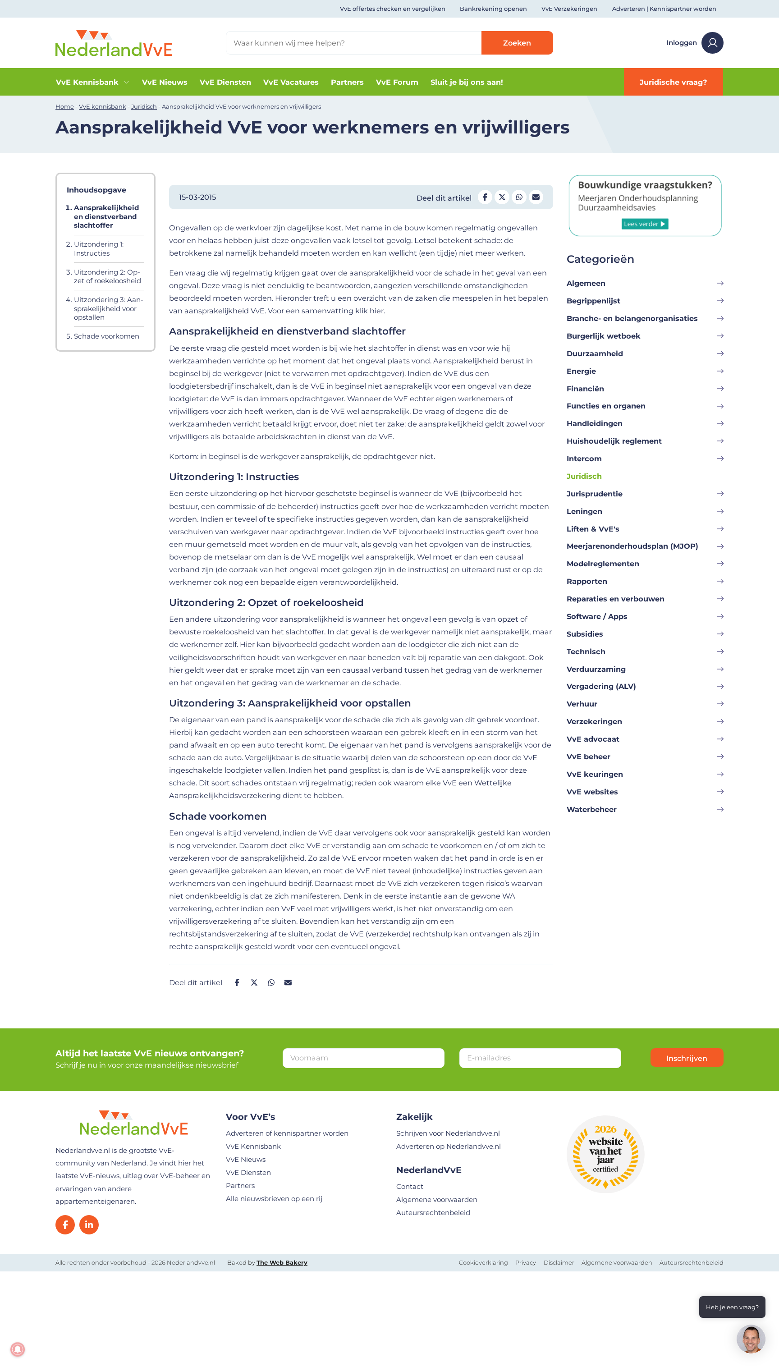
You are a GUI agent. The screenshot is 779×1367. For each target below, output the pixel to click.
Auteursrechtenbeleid (433, 1212)
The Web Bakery (282, 1262)
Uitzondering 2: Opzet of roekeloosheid (107, 276)
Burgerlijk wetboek (604, 335)
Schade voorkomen (106, 336)
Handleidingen (595, 423)
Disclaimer (559, 1262)
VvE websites (592, 791)
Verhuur (582, 703)
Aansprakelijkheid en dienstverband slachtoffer (106, 216)
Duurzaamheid (595, 353)
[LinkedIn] (89, 1224)
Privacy (525, 1262)
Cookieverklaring (483, 1262)
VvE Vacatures (291, 82)
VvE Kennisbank (87, 82)
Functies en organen (606, 405)
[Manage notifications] (17, 1349)
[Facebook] (65, 1224)
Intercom (584, 458)
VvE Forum (397, 82)
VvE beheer (588, 756)
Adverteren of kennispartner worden (287, 1133)
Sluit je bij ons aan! (467, 82)
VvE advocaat (593, 738)
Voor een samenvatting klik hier (326, 310)
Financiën (585, 388)
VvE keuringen (595, 774)
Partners (347, 82)
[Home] (113, 41)
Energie (581, 371)
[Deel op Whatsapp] (519, 197)
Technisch (586, 651)
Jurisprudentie (595, 493)
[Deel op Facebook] (485, 197)
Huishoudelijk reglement (614, 440)
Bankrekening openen (493, 8)
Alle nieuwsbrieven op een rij (274, 1198)
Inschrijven (686, 1058)
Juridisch (144, 106)
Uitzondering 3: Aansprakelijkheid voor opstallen (108, 308)
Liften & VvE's (593, 528)
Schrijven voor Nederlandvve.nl (448, 1133)
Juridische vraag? (673, 82)
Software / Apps (597, 616)
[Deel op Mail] (536, 197)
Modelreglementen (603, 563)
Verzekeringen (594, 721)
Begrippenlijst (593, 300)
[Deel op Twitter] (502, 197)
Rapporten (587, 581)
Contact (409, 1186)
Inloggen (681, 42)
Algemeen (586, 283)
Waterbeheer (592, 809)
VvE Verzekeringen (569, 8)
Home (64, 106)
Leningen (584, 511)
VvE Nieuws (165, 82)
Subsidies (585, 633)
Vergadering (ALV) (601, 686)
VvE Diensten (225, 82)
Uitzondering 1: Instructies (99, 248)
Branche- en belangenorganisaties (632, 318)
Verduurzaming (596, 669)
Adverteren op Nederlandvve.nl (448, 1146)
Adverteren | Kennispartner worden (664, 8)
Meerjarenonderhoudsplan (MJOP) (632, 545)
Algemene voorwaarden (436, 1199)
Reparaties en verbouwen (615, 598)
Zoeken (517, 42)
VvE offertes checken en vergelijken (392, 8)
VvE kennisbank (102, 106)
